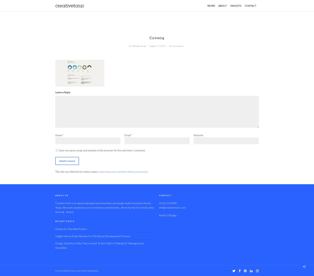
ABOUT (222, 5)
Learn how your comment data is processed (122, 171)
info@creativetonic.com (172, 207)
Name (59, 135)
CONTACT (250, 5)
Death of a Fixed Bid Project (71, 228)
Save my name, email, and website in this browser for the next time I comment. (102, 150)
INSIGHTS (235, 5)
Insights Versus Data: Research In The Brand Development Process (92, 236)
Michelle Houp (139, 46)
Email (128, 135)
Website (198, 135)
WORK (211, 5)
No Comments (176, 46)
